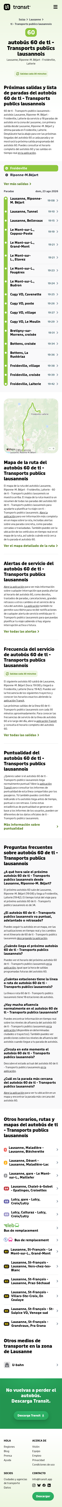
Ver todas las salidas (20, 735)
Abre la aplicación (14, 586)
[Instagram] (33, 1485)
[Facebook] (44, 1485)
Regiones (9, 1446)
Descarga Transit (29, 1415)
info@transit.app (42, 1479)
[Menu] (55, 7)
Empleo (36, 1455)
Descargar (43, 1496)
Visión (35, 1446)
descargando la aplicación (32, 938)
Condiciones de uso (43, 1464)
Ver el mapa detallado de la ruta (29, 546)
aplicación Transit (14, 700)
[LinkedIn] (49, 1485)
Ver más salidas (16, 184)
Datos (7, 1487)
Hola (7, 1440)
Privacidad (38, 1460)
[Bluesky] (39, 1485)
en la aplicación (27, 153)
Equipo (36, 1451)
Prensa (8, 1455)
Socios (8, 1473)
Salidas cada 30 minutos (33, 73)
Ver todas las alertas (20, 631)
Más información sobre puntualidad (22, 826)
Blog (6, 1451)
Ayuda (7, 1460)
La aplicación (31, 606)
